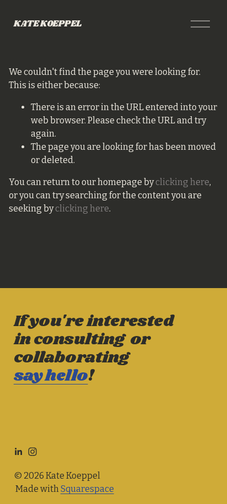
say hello (51, 376)
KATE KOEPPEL (48, 24)
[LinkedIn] (18, 451)
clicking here (182, 182)
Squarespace (87, 489)
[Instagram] (32, 451)
